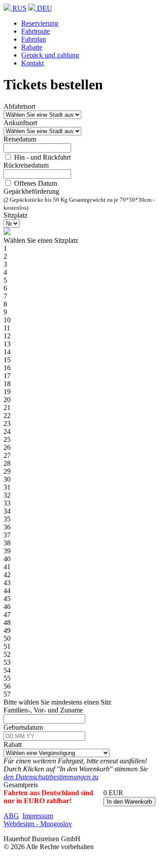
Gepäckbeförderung (31, 191)
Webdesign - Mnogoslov (38, 823)
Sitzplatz (15, 215)
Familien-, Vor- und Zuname (43, 710)
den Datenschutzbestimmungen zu (51, 777)
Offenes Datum (34, 183)
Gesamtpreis (21, 785)
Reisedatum (20, 139)
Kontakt (32, 63)
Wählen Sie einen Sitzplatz (41, 240)
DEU (43, 8)
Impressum (38, 816)
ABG (11, 816)
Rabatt (13, 744)
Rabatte (31, 47)
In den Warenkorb (129, 801)
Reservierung (39, 23)
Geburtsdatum (23, 727)
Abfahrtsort (19, 106)
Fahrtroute (35, 31)
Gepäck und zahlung (50, 55)
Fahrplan (33, 39)
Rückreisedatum (26, 165)
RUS (18, 8)
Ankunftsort (20, 122)
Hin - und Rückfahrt (41, 157)
